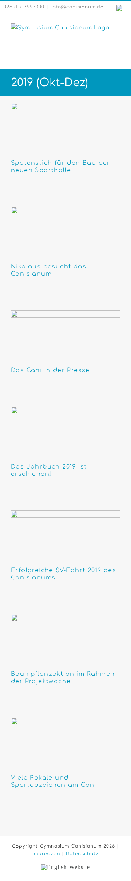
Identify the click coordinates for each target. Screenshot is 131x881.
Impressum (46, 853)
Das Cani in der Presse (50, 370)
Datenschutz (82, 853)
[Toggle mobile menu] (117, 58)
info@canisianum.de (77, 6)
